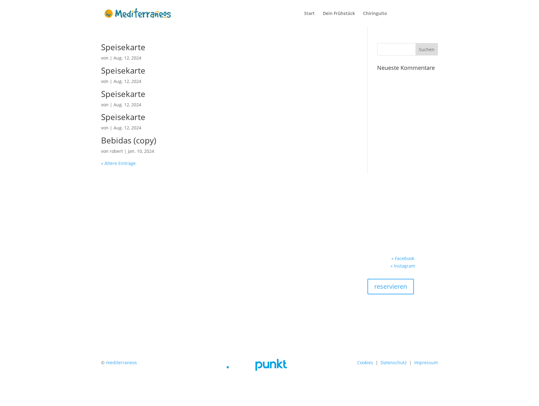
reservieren (390, 286)
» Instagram (403, 266)
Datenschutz (394, 362)
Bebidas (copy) (128, 140)
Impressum (426, 362)
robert (116, 151)
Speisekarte (123, 47)
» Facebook (402, 258)
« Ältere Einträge (118, 163)
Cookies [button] (365, 362)
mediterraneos (121, 362)
